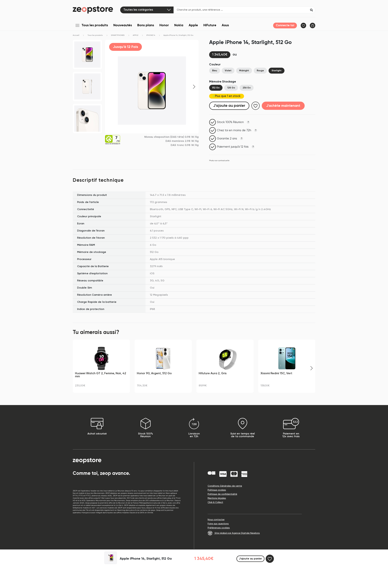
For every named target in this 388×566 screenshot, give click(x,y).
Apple (193, 25)
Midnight (244, 70)
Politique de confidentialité (222, 494)
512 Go (215, 88)
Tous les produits (95, 25)
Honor (164, 25)
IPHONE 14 (150, 35)
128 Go (231, 88)
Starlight (276, 70)
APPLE (135, 35)
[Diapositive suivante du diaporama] (311, 368)
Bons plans (145, 25)
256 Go (247, 88)
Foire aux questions (218, 524)
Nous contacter (216, 520)
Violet (228, 70)
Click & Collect (215, 502)
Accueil (76, 35)
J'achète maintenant (283, 106)
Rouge (260, 70)
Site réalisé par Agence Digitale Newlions (237, 533)
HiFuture (209, 25)
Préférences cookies (219, 528)
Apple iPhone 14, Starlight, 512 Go (178, 35)
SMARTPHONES (118, 35)
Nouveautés (122, 25)
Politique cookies (217, 490)
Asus (225, 25)
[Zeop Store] (96, 10)
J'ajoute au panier (229, 106)
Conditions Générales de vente (225, 486)
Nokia (178, 25)
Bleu (214, 70)
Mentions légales (217, 498)
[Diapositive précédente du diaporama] (76, 368)
